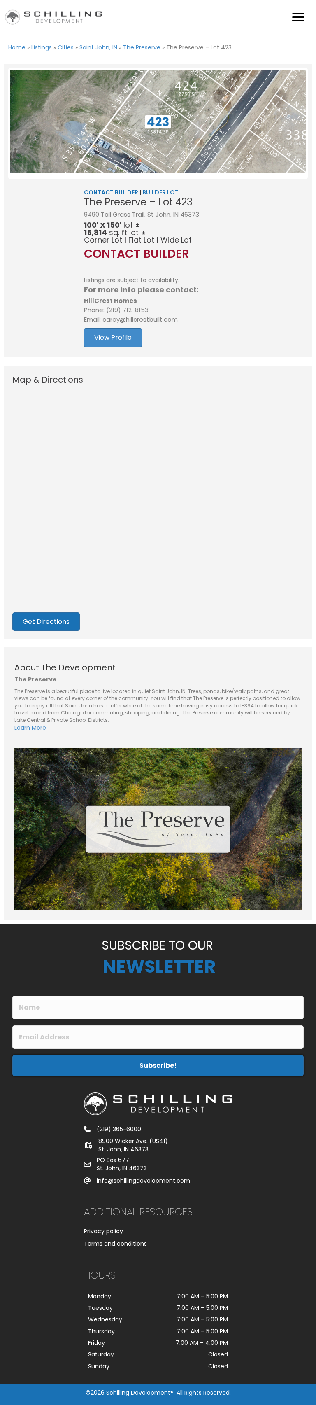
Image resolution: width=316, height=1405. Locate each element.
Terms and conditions (115, 1243)
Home (17, 47)
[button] (158, 1065)
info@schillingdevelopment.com (143, 1180)
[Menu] (298, 17)
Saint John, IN (98, 47)
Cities (66, 47)
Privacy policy (103, 1231)
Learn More (30, 728)
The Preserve (141, 47)
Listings (41, 47)
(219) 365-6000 (119, 1129)
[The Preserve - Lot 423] (158, 121)
